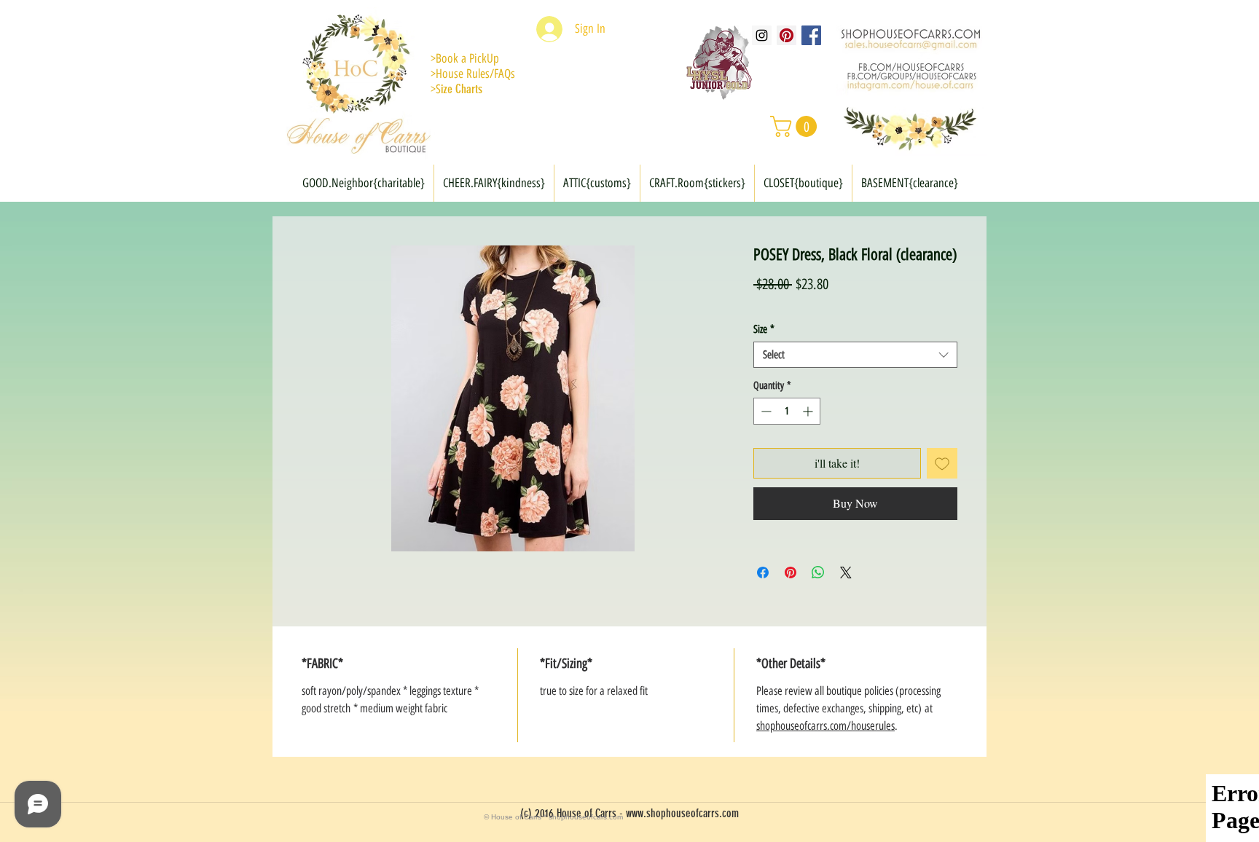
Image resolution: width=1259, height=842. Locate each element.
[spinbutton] (787, 411)
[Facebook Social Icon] (811, 35)
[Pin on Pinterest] (790, 572)
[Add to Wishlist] (942, 463)
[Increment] (809, 411)
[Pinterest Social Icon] (786, 35)
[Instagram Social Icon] (762, 35)
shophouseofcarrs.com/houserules (825, 726)
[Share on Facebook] (763, 572)
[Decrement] (765, 411)
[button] (796, 126)
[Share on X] (846, 572)
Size (763, 329)
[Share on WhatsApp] (818, 572)
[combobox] (855, 355)
